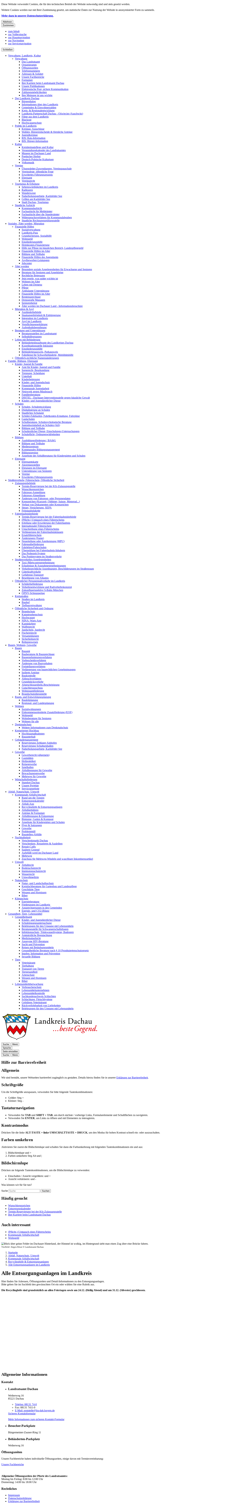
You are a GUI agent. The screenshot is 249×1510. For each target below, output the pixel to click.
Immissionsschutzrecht (34, 871)
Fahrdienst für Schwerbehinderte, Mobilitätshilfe (47, 354)
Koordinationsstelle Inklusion (37, 345)
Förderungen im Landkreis (36, 904)
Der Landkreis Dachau (27, 98)
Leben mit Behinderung (27, 339)
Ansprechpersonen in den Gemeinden (42, 907)
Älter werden (22, 266)
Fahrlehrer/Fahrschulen (34, 547)
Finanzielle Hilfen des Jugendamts (40, 257)
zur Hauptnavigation (19, 37)
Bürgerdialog (29, 101)
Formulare (27, 80)
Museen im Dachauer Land (36, 153)
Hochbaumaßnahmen (33, 733)
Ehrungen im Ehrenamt (34, 467)
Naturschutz (21, 880)
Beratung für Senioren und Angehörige (42, 272)
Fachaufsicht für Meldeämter (37, 211)
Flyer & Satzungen (32, 825)
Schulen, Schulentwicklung (36, 406)
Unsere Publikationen (33, 86)
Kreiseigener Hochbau (27, 730)
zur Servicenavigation (19, 43)
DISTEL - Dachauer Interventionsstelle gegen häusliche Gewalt (56, 397)
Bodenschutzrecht (31, 868)
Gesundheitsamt (23, 916)
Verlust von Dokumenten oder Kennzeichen (45, 504)
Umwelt (19, 861)
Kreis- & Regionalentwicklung (38, 110)
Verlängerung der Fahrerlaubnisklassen (42, 532)
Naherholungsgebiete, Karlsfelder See (42, 196)
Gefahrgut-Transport (33, 574)
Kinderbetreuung (31, 379)
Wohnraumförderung (33, 690)
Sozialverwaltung (31, 229)
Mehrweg (27, 855)
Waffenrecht (28, 626)
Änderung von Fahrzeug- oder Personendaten (46, 498)
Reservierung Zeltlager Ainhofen (39, 742)
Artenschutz (28, 974)
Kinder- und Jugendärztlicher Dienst (41, 400)
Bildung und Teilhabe (33, 254)
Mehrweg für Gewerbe (34, 776)
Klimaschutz (21, 898)
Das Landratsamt (31, 61)
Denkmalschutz (23, 724)
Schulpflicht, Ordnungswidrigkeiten (41, 434)
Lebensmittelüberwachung (29, 984)
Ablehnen (7, 22)
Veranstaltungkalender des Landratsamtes (44, 150)
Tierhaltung (28, 965)
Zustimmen (8, 25)
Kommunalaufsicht (32, 208)
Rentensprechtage (31, 296)
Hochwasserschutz (32, 122)
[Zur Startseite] (49, 1040)
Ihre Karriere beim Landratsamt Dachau (43, 83)
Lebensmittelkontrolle (33, 993)
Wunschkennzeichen (33, 489)
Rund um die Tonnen (33, 797)
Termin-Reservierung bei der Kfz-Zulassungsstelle (48, 486)
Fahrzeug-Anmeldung (33, 492)
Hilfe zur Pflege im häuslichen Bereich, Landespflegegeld (52, 248)
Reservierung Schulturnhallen (37, 745)
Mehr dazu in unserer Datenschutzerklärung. (27, 15)
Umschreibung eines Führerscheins (40, 529)
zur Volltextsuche (17, 34)
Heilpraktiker (29, 761)
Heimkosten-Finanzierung (35, 244)
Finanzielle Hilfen (24, 226)
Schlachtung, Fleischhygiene (37, 999)
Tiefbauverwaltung (32, 605)
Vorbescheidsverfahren (34, 660)
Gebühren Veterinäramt (34, 1002)
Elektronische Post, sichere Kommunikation (45, 89)
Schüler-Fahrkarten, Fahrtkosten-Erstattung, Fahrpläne (51, 416)
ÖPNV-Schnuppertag (33, 593)
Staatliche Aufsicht (25, 205)
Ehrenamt (27, 177)
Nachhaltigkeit (22, 837)
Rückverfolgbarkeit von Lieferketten (41, 1005)
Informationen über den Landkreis (40, 104)
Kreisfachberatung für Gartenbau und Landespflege (49, 886)
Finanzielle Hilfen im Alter (36, 251)
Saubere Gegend (30, 849)
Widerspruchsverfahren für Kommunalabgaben (47, 217)
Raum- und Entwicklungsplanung (33, 697)
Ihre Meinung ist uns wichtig (37, 95)
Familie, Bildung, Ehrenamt (23, 361)
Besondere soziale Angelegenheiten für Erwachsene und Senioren (57, 269)
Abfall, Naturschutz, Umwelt (23, 791)
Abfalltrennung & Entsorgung (38, 816)
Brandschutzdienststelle (34, 693)
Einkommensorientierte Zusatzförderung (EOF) (47, 712)
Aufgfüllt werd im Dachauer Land (40, 852)
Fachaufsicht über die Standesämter (40, 214)
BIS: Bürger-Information (35, 141)
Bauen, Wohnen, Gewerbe (22, 645)
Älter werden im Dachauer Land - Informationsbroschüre (52, 306)
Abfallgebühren (30, 810)
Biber (25, 895)
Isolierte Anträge (30, 672)
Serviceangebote (30, 788)
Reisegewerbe (29, 764)
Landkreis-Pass (30, 232)
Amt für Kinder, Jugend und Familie (41, 367)
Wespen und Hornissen (34, 892)
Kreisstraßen (21, 596)
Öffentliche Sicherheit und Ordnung (34, 608)
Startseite (13, 1252)
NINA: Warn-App (31, 620)
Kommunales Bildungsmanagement (41, 449)
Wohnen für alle (30, 721)
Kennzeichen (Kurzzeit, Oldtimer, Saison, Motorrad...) (51, 501)
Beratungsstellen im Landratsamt (39, 333)
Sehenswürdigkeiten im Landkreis (40, 186)
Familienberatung (31, 394)
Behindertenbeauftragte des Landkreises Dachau (47, 342)
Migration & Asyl (24, 309)
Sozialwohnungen (31, 709)
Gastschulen (28, 419)
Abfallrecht (28, 865)
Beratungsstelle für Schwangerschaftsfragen (45, 929)
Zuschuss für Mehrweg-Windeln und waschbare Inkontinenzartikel (57, 858)
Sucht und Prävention (33, 944)
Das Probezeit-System (33, 553)
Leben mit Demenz (32, 284)
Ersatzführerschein (32, 535)
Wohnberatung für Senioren (36, 718)
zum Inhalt (13, 31)
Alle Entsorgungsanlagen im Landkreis (29, 1264)
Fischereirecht (29, 632)
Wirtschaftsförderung (26, 779)
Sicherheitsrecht (30, 638)
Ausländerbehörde (31, 312)
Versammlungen (30, 635)
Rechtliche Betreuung (33, 275)
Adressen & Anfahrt (32, 73)
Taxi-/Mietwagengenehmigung (38, 562)
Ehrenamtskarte (30, 461)
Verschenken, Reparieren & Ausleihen (42, 843)
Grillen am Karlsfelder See (36, 199)
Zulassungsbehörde (25, 483)
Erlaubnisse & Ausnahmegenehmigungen (44, 565)
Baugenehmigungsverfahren (37, 657)
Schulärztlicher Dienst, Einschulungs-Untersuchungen (50, 431)
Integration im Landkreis (35, 318)
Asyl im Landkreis (32, 321)
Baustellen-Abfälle (32, 834)
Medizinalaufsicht (31, 938)
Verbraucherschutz (32, 987)
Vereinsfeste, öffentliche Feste (38, 171)
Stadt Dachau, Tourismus (35, 202)
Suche (4, 1190)
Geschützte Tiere (31, 889)
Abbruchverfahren (31, 678)
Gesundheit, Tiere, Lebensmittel (25, 913)
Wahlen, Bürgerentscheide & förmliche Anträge (47, 131)
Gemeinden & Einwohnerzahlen (39, 107)
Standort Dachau (31, 782)
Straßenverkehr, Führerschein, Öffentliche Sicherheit (36, 480)
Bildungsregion (30, 452)
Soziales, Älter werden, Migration (26, 223)
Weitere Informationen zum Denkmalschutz (45, 727)
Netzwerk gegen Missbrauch (37, 391)
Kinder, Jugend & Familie (29, 364)
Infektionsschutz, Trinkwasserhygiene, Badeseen (48, 932)
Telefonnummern (31, 70)
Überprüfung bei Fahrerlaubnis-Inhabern (43, 550)
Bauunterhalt (28, 736)
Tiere (17, 959)
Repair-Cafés (29, 846)
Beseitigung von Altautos (35, 577)
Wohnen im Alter (31, 281)
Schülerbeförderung (32, 584)
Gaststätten (27, 758)
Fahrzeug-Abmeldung (33, 495)
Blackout (26, 119)
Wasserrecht (28, 874)
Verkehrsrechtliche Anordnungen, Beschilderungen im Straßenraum (58, 568)
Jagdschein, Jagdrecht (33, 629)
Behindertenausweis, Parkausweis (40, 351)
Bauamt (26, 651)
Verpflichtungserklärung (34, 324)
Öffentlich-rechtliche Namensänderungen (37, 358)
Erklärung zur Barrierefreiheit (132, 1077)
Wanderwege (29, 193)
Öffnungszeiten (30, 67)
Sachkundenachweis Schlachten (39, 996)
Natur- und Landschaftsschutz (38, 883)
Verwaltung (21, 58)
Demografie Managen (33, 299)
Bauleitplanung (30, 700)
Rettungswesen (30, 642)
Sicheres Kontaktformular (22, 1413)
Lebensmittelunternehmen (35, 990)
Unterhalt (27, 376)
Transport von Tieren (33, 968)
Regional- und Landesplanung (38, 703)
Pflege (25, 287)
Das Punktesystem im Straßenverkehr (42, 556)
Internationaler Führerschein (37, 525)
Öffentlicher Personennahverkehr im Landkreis (40, 580)
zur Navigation (16, 40)
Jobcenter (27, 263)
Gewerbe (20, 752)
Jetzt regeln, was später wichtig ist (40, 278)
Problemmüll (28, 831)
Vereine (19, 165)
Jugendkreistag (30, 135)
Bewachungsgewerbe (33, 773)
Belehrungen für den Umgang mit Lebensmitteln (48, 926)
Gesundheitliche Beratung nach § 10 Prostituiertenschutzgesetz (55, 950)
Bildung (19, 437)
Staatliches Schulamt (33, 412)
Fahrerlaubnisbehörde (26, 513)
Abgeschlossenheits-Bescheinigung (40, 684)
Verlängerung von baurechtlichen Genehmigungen (49, 669)
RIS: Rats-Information (33, 138)
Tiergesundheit (29, 971)
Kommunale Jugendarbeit (35, 388)
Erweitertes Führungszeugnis (37, 174)
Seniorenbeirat (29, 303)
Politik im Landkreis (26, 125)
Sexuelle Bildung (31, 956)
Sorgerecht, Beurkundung (35, 370)
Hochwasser (28, 617)
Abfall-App (28, 803)
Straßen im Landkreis (33, 599)
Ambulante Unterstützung (35, 290)
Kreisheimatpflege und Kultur (38, 147)
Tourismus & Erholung (27, 183)
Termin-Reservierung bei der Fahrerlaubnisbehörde (49, 516)
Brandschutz (28, 611)
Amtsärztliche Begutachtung (37, 935)
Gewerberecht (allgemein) (35, 755)
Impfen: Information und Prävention (41, 953)
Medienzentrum (30, 446)
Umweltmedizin (30, 877)
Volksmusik (28, 162)
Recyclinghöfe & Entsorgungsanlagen (42, 806)
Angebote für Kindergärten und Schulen (43, 822)
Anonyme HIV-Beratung (35, 941)
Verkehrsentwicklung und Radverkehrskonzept (47, 587)
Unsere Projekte (30, 785)
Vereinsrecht (28, 180)
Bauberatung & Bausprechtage (38, 654)
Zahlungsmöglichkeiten (34, 92)
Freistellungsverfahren (33, 666)
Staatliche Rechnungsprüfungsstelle (41, 220)
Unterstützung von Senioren (37, 471)
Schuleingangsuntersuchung (37, 923)
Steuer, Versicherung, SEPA (37, 507)
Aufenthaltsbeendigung (34, 327)
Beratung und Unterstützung (30, 330)
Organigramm (29, 64)
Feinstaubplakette (31, 510)
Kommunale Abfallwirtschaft (30, 794)
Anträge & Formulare (33, 813)
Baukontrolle (29, 675)
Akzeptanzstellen (31, 464)
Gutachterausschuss (32, 687)
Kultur (18, 144)
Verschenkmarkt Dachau (35, 840)
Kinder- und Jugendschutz (36, 382)
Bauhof (26, 602)
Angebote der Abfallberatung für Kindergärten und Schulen (53, 455)
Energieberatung (30, 901)
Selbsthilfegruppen (32, 336)
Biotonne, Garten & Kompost (37, 819)
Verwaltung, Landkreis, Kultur (24, 55)
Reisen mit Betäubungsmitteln (38, 947)
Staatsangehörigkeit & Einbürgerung (41, 315)
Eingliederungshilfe (32, 241)
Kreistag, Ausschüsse (33, 128)
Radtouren (27, 190)
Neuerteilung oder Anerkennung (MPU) (43, 541)
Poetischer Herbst (31, 156)
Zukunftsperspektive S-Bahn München (42, 590)
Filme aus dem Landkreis (35, 116)
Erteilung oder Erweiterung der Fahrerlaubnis (46, 522)
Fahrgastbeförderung (33, 544)
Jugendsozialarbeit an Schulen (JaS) (41, 425)
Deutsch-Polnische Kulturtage (38, 159)
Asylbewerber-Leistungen (35, 260)
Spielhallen (28, 767)
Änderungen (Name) (33, 538)
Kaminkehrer (29, 623)
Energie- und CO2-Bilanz (35, 910)
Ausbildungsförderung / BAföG (39, 440)
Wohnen (19, 706)
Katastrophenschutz (32, 614)
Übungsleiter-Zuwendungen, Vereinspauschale (47, 168)
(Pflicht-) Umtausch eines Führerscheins (43, 519)
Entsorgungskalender (33, 800)
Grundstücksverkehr (32, 681)
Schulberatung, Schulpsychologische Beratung (46, 422)
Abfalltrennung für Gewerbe (37, 770)
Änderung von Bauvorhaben (37, 663)
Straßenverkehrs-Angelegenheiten (33, 559)
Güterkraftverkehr (31, 571)
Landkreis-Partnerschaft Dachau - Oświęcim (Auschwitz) (52, 113)
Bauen (18, 648)
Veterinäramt (28, 962)
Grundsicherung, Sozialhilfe (37, 235)
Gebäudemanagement (26, 739)
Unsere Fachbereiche (33, 77)
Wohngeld (27, 238)
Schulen (19, 403)
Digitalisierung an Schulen (36, 409)
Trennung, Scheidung (33, 373)
